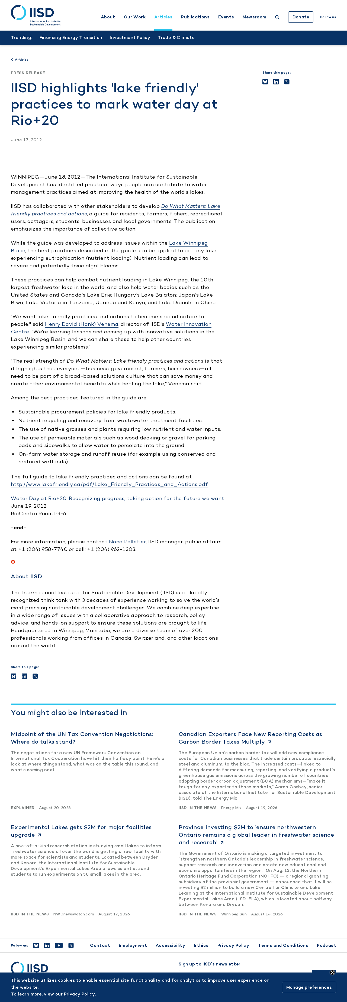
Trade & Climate (176, 37)
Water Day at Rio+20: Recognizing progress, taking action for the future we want (117, 498)
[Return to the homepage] (36, 15)
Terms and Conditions (283, 945)
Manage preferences (309, 987)
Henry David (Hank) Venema (81, 324)
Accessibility (170, 945)
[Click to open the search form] (277, 18)
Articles (163, 17)
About (108, 17)
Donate (301, 17)
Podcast (326, 945)
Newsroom (254, 17)
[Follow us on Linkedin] (47, 945)
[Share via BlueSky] (265, 81)
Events (226, 17)
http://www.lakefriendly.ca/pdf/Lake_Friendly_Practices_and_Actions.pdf (109, 484)
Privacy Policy (233, 945)
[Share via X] (287, 81)
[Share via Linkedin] (276, 81)
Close (332, 972)
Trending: (21, 37)
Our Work (135, 17)
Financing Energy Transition (71, 37)
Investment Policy (130, 37)
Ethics (201, 945)
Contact (100, 945)
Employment (133, 945)
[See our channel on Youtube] (59, 945)
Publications (195, 17)
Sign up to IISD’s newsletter (209, 964)
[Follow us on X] (71, 945)
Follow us (328, 17)
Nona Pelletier (127, 541)
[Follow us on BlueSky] (36, 945)
